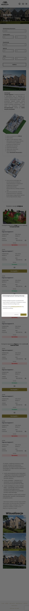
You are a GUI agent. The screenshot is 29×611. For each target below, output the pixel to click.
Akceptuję (23, 314)
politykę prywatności (16, 306)
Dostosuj (16, 314)
